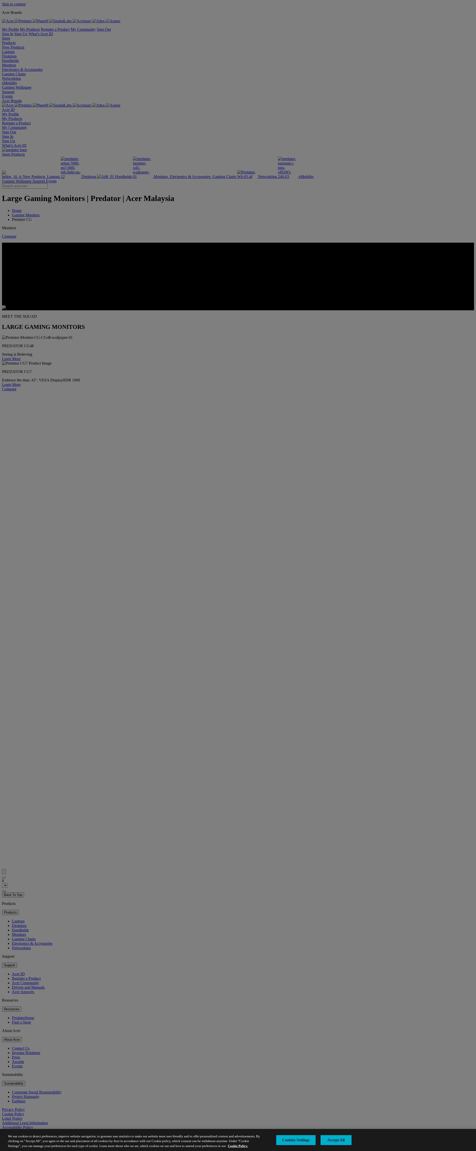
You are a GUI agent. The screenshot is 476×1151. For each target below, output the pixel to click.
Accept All (336, 1140)
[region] (238, 1140)
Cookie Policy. (238, 1146)
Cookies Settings (296, 1140)
